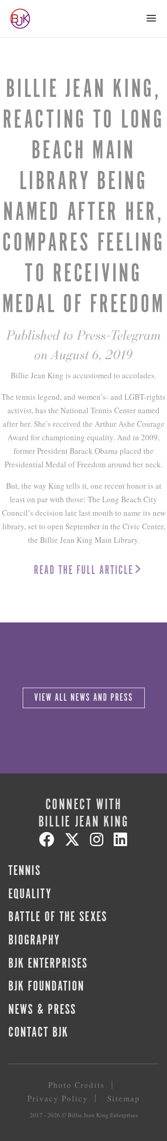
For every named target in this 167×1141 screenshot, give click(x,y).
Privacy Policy (57, 1098)
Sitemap (123, 1098)
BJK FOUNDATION (46, 987)
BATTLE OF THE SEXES (57, 917)
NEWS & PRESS (42, 1010)
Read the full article (83, 570)
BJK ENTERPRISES (48, 964)
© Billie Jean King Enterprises (100, 1115)
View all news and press (83, 697)
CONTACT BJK (38, 1033)
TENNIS (24, 871)
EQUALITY (29, 894)
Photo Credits (76, 1085)
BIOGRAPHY (34, 941)
